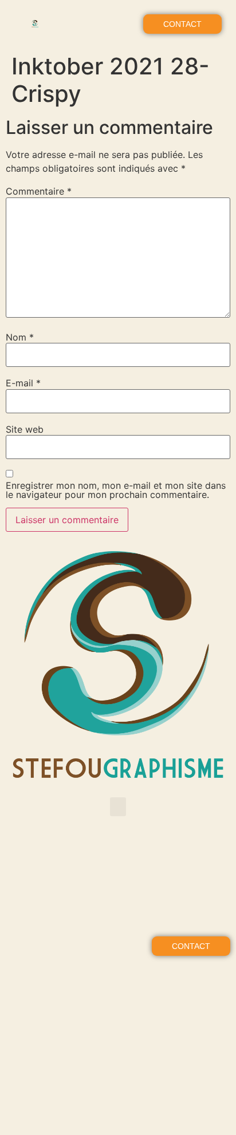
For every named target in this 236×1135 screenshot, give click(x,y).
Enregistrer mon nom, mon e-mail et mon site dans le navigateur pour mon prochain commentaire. (116, 490)
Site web (25, 429)
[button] (118, 24)
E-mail (23, 382)
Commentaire (39, 191)
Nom (20, 337)
